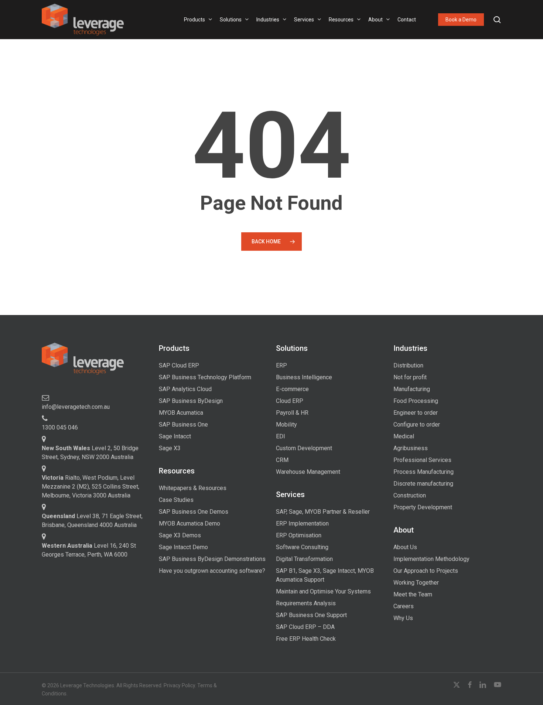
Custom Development (304, 448)
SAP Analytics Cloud (185, 389)
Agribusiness (410, 448)
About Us (405, 547)
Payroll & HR (292, 412)
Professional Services (422, 459)
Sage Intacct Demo (183, 547)
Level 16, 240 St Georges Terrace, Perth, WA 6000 (89, 550)
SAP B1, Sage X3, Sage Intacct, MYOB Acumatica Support (325, 575)
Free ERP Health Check (306, 638)
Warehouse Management (308, 471)
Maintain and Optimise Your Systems (323, 591)
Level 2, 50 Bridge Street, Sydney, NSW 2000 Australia (90, 453)
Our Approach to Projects (425, 570)
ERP (281, 365)
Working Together (416, 582)
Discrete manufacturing (423, 483)
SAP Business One (183, 424)
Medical (403, 436)
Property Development (422, 507)
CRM (282, 459)
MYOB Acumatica (181, 412)
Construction (409, 495)
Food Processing (415, 400)
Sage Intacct (175, 436)
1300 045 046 (60, 427)
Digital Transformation (304, 558)
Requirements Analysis (306, 603)
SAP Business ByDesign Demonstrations (212, 558)
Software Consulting (302, 547)
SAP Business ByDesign (191, 400)
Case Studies (176, 499)
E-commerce (292, 389)
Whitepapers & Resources (192, 488)
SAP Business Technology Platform (205, 377)
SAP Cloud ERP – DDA (305, 626)
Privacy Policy (179, 685)
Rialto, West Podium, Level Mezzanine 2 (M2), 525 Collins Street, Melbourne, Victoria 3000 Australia (90, 486)
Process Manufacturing (423, 471)
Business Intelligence (304, 377)
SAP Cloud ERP (179, 365)
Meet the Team (412, 594)
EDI (280, 436)
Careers (403, 606)
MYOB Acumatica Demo (189, 523)
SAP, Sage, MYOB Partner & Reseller (323, 511)
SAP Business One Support (311, 615)
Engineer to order (415, 412)
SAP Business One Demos (193, 511)
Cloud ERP (289, 400)
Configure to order (416, 424)
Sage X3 (170, 448)
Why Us (403, 618)
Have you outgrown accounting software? (212, 570)
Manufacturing (411, 389)
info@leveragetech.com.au (76, 406)
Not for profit (410, 377)
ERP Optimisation (298, 535)
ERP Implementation (302, 523)
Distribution (408, 365)
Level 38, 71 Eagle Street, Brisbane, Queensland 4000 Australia (92, 520)
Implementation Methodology (431, 558)
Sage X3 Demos (180, 535)
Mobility (286, 424)
